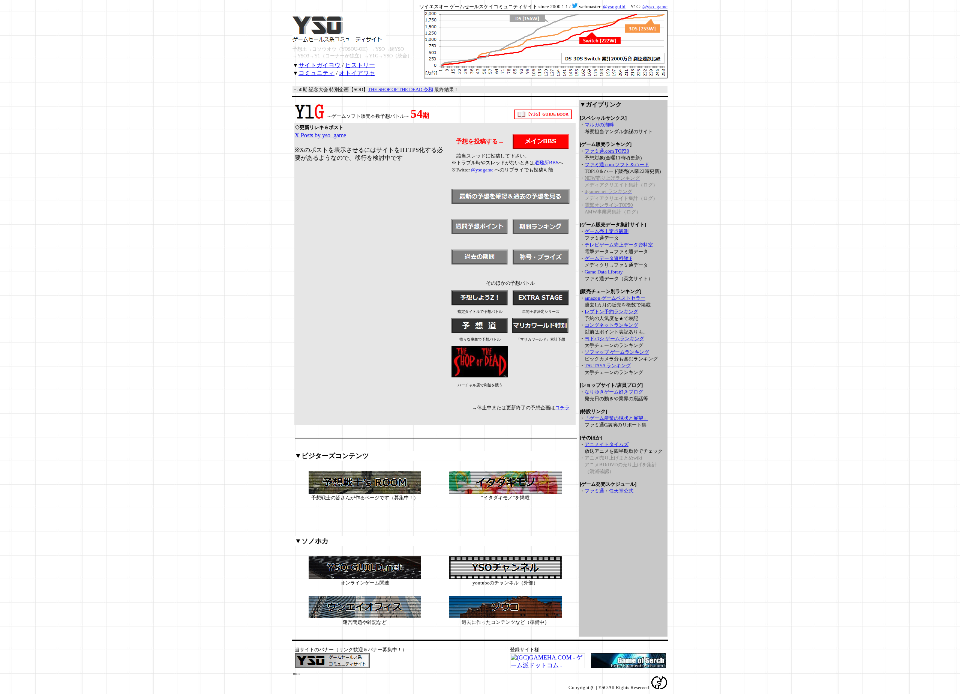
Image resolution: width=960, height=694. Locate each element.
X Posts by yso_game (320, 135)
